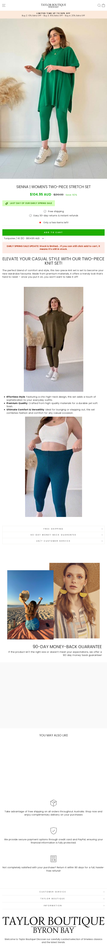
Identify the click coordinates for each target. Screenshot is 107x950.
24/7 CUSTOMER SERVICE (53, 541)
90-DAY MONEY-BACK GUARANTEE (53, 534)
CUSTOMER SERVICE (52, 891)
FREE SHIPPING (53, 529)
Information (53, 905)
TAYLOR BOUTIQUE (53, 898)
